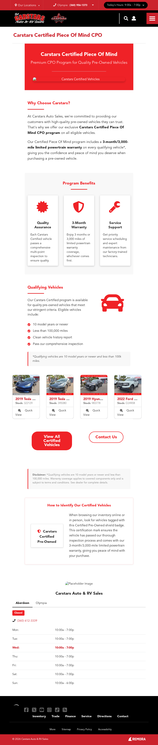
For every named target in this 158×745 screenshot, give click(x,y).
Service (86, 716)
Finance (70, 716)
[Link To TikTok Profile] (58, 709)
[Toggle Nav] (152, 18)
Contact (122, 716)
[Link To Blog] (65, 709)
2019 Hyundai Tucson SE (102, 399)
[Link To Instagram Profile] (50, 709)
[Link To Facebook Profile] (27, 709)
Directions (104, 716)
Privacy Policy (84, 729)
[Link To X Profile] (34, 709)
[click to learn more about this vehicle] (26, 385)
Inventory (39, 716)
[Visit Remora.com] (137, 740)
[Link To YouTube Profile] (42, 709)
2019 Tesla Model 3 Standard (37, 399)
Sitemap (66, 729)
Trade (55, 716)
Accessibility (105, 729)
